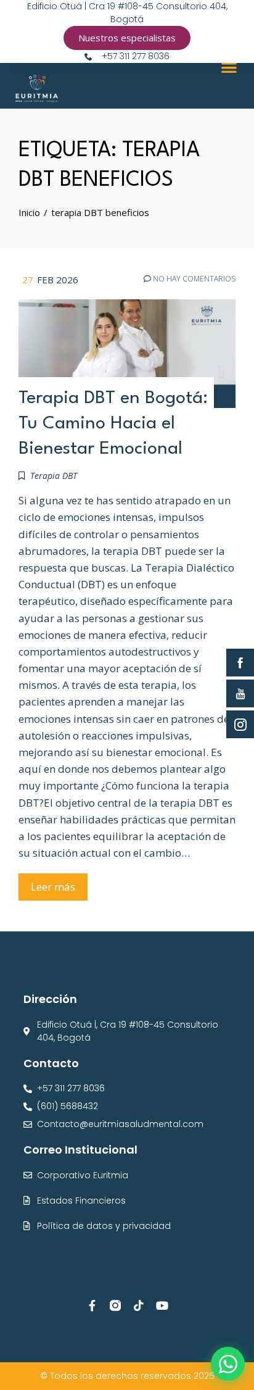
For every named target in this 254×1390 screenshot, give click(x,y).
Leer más (53, 887)
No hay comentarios (193, 279)
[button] (229, 67)
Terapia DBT (53, 475)
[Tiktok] (138, 1305)
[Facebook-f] (91, 1305)
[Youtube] (162, 1305)
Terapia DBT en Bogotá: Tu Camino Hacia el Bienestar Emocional (113, 423)
